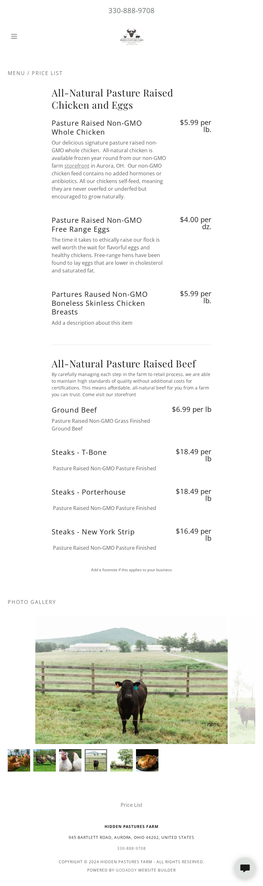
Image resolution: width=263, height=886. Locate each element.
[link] (131, 36)
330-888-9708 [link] (131, 10)
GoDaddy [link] (126, 870)
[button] (26, 36)
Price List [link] (131, 804)
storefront (76, 165)
